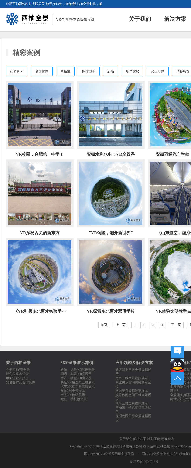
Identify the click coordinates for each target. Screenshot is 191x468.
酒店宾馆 (41, 71)
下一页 (176, 325)
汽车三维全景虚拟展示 (131, 403)
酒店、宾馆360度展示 (76, 374)
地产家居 (132, 71)
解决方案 (175, 19)
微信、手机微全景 (74, 399)
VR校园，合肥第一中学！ (40, 154)
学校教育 (182, 71)
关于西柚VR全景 (18, 370)
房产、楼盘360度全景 (76, 378)
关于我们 (140, 19)
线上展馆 (157, 71)
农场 (110, 71)
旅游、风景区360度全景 (78, 370)
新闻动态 (167, 439)
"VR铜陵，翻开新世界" (111, 232)
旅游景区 (16, 71)
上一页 (121, 325)
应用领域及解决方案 (134, 362)
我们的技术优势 (17, 374)
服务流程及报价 (17, 378)
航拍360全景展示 (73, 391)
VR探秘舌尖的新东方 (40, 232)
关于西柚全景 (18, 362)
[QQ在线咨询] (177, 365)
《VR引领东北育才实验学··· (40, 311)
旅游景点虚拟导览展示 (131, 391)
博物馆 (65, 71)
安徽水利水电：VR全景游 (111, 154)
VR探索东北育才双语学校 (111, 311)
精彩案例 (153, 439)
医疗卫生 (88, 71)
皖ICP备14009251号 (144, 461)
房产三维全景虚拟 (128, 378)
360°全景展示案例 (77, 362)
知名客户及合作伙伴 (20, 382)
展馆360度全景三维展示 (78, 382)
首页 (104, 325)
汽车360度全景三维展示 (78, 386)
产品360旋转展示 (73, 395)
